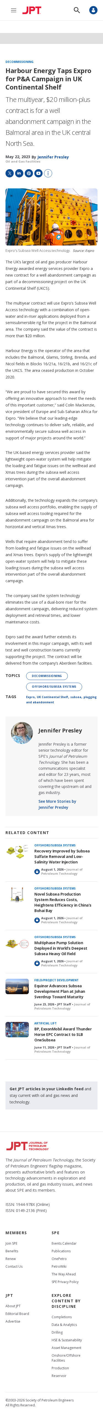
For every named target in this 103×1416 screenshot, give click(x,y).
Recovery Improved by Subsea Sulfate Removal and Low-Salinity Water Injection (62, 856)
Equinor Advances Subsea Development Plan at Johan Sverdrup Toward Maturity (59, 991)
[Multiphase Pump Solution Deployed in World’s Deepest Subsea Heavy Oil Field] (17, 943)
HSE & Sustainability (67, 1340)
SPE (56, 1232)
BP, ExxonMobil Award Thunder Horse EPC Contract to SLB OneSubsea (62, 1034)
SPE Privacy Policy (65, 1282)
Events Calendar (64, 1243)
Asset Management (66, 1347)
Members (16, 1232)
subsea (75, 697)
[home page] (33, 10)
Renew (10, 1258)
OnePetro (59, 1258)
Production (60, 1368)
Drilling (57, 1332)
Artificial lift (45, 1023)
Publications (61, 1251)
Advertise (12, 1321)
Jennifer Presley (60, 730)
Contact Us (14, 1266)
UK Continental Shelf (52, 697)
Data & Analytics (64, 1324)
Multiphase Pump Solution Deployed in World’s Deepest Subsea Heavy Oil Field (60, 948)
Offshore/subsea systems (54, 687)
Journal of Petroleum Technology (62, 871)
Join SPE (11, 1243)
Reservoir (59, 1375)
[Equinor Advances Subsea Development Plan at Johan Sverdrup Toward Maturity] (17, 986)
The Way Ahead (64, 1274)
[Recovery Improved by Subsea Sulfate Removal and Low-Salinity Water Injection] (17, 852)
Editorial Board (17, 1313)
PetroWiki (59, 1266)
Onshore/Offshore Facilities (66, 1358)
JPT (9, 1295)
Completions (62, 1317)
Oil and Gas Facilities (22, 161)
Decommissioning (19, 62)
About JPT (13, 1306)
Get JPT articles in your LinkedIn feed (46, 1088)
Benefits (11, 1251)
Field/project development (56, 980)
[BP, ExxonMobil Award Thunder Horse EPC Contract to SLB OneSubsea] (17, 1030)
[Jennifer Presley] (22, 733)
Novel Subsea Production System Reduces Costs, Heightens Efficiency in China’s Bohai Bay (62, 902)
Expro (30, 697)
